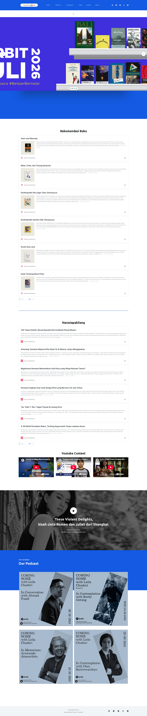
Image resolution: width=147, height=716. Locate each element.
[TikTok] (124, 5)
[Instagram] (120, 5)
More (97, 5)
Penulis (58, 5)
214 (29, 444)
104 (29, 299)
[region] (73, 54)
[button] (73, 54)
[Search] (73, 13)
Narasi (88, 5)
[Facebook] (112, 5)
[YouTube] (127, 5)
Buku (48, 5)
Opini (80, 5)
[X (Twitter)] (116, 5)
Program (70, 5)
